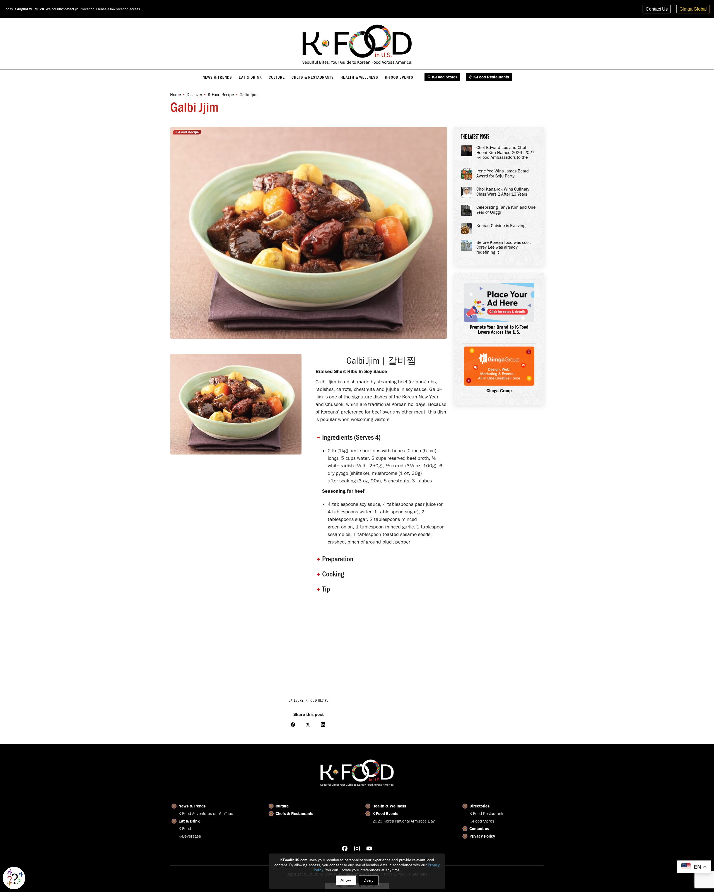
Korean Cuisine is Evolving (500, 225)
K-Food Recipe (187, 132)
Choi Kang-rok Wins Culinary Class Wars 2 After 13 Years (502, 191)
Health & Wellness (389, 806)
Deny (368, 880)
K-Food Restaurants (486, 813)
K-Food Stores (481, 821)
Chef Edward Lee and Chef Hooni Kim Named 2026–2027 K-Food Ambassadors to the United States (505, 152)
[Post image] (466, 150)
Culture (282, 806)
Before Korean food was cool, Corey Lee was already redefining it (503, 247)
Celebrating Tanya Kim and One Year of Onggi (506, 210)
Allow (346, 880)
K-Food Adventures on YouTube (205, 813)
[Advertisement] (308, 645)
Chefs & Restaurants (294, 813)
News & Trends (192, 806)
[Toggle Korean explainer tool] (14, 878)
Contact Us (657, 9)
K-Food (184, 828)
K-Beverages (189, 836)
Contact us (479, 828)
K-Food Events (385, 813)
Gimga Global (693, 9)
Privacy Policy (482, 836)
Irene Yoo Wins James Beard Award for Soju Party (502, 173)
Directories (479, 806)
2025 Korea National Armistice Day (403, 821)
